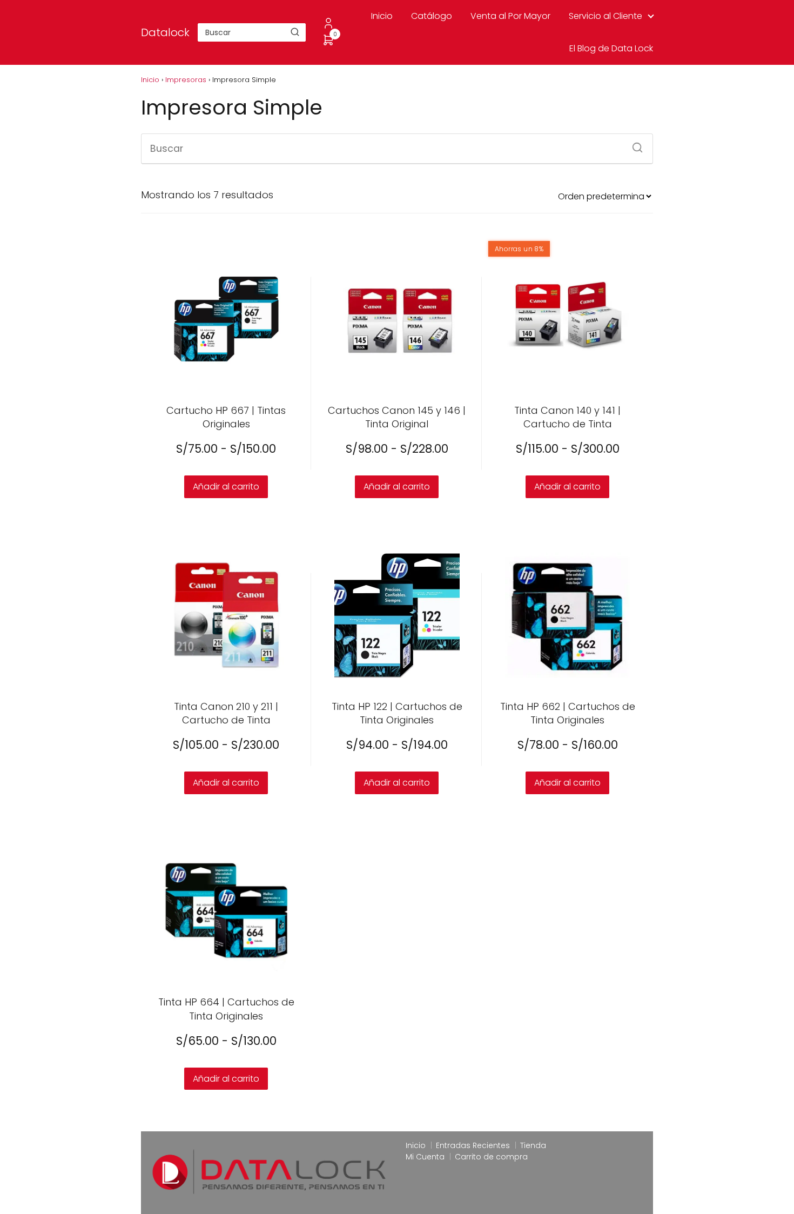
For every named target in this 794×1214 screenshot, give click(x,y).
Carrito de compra (491, 1156)
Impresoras (185, 80)
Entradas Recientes (473, 1145)
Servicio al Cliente (605, 16)
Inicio (382, 16)
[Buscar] (295, 32)
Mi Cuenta (425, 1156)
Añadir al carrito (226, 486)
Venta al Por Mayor (510, 16)
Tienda (533, 1145)
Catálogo (431, 16)
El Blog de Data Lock (611, 48)
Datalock (165, 32)
